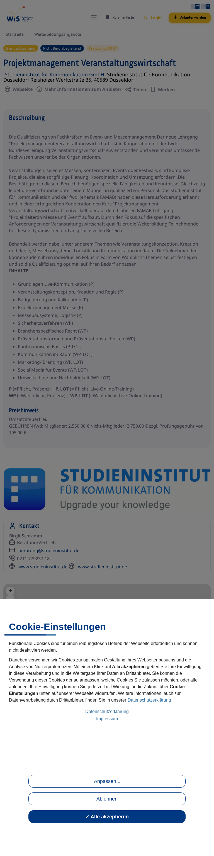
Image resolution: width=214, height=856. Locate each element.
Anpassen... (107, 781)
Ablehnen (107, 799)
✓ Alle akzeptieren (107, 816)
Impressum (107, 718)
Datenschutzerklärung (149, 700)
